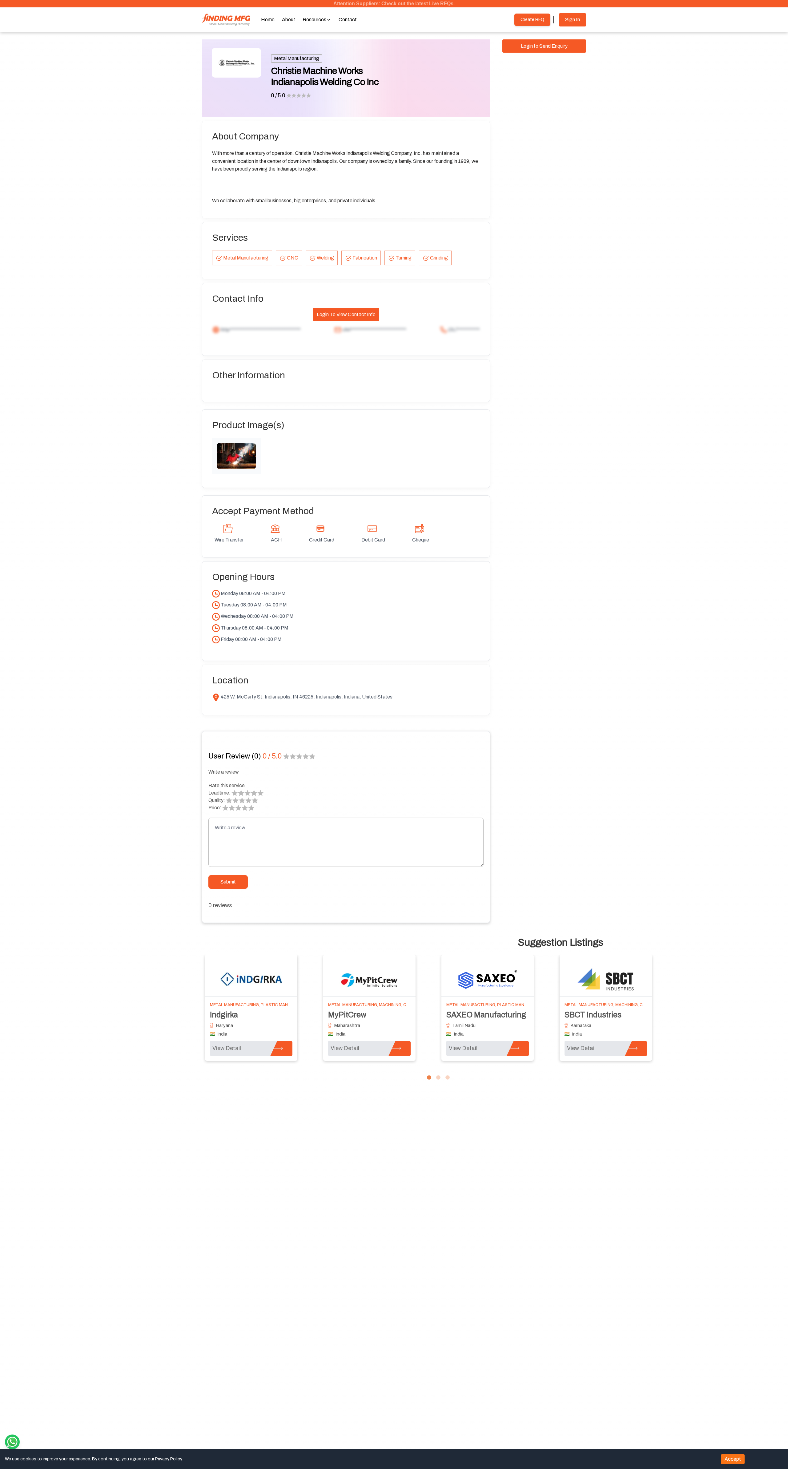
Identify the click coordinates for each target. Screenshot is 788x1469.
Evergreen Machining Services (381, 1015)
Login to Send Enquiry (544, 46)
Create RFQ (532, 19)
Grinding (439, 257)
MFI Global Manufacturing (610, 1015)
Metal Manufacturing (296, 58)
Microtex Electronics (245, 1015)
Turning (404, 257)
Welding (325, 257)
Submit (228, 881)
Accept (733, 1459)
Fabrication (364, 257)
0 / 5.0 (278, 95)
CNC (292, 257)
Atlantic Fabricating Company (497, 1015)
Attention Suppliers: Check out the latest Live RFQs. (394, 3)
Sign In (572, 19)
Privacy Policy (168, 1459)
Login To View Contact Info (346, 314)
